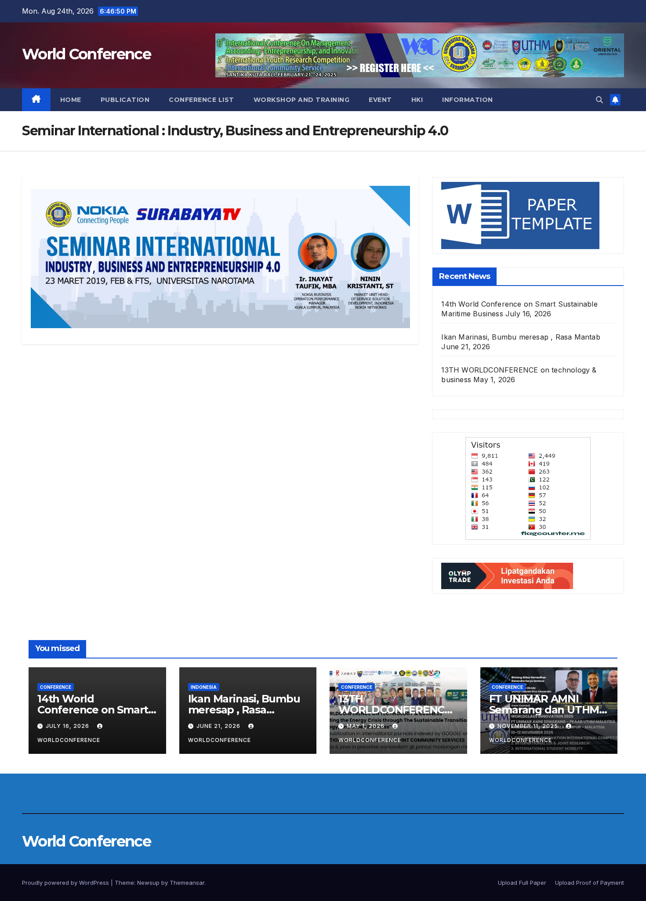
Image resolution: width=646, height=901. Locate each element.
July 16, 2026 (68, 726)
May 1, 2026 (366, 726)
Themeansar (187, 882)
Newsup (148, 882)
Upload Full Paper (522, 882)
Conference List (201, 100)
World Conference (86, 54)
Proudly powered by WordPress (66, 882)
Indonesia (204, 687)
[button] (599, 99)
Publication (125, 100)
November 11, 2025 (528, 726)
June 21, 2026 (219, 726)
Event (380, 100)
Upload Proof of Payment (589, 882)
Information (467, 100)
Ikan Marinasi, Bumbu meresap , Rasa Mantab (520, 337)
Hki (417, 100)
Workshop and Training (302, 100)
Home (70, 100)
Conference (55, 687)
